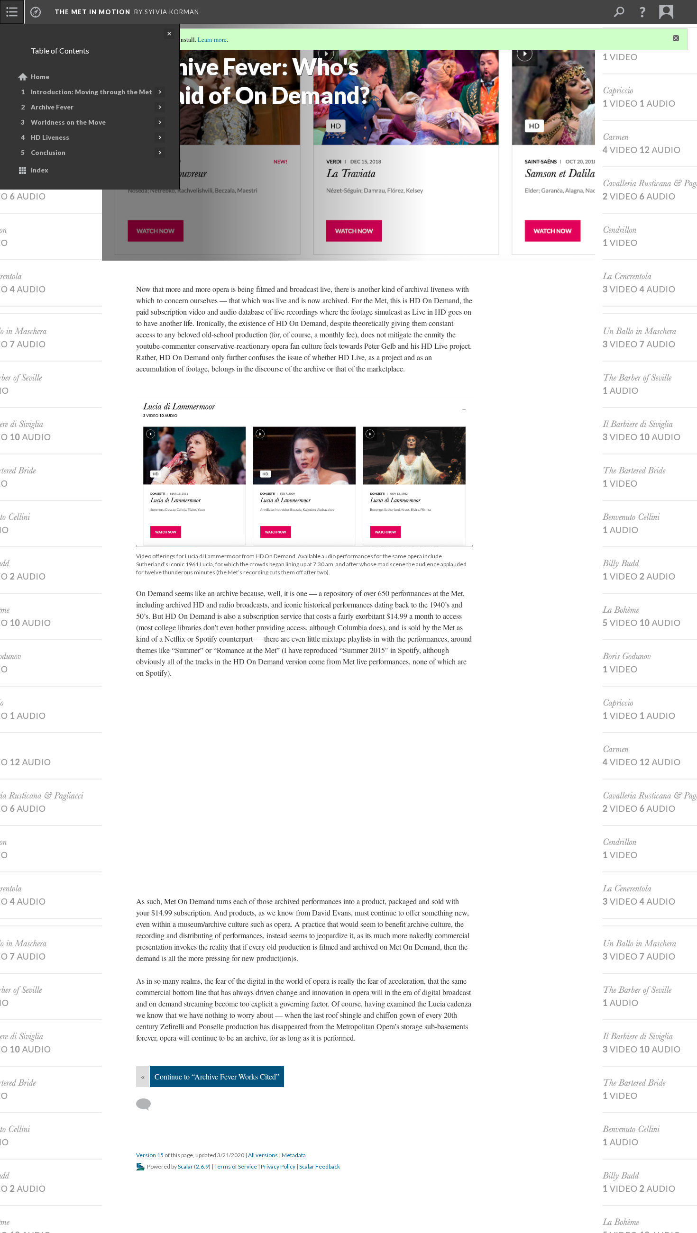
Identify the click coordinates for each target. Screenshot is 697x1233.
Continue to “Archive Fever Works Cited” (217, 1076)
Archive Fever (52, 107)
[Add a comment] (147, 1104)
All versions (263, 1155)
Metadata (294, 1155)
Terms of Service (235, 1166)
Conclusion (48, 152)
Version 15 (150, 1155)
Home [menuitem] (40, 77)
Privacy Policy (278, 1166)
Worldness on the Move (68, 122)
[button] (642, 12)
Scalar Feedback (319, 1166)
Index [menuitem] (39, 170)
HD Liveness (50, 137)
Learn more (212, 39)
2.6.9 (202, 1166)
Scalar (185, 1166)
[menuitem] (12, 12)
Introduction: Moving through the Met (91, 92)
